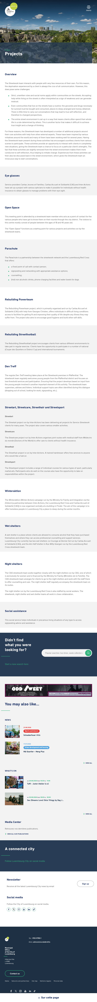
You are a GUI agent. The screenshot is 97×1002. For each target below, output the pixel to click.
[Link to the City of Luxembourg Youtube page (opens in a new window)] (24, 909)
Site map (34, 981)
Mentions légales (45, 981)
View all (89, 763)
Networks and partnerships (20, 981)
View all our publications (17, 834)
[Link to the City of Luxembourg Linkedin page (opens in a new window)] (29, 909)
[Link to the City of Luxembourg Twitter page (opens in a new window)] (14, 909)
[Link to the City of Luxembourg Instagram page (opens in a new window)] (19, 909)
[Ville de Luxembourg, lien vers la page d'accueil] (11, 15)
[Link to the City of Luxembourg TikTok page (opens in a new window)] (34, 909)
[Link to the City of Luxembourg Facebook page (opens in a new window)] (9, 909)
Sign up (85, 884)
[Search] (88, 653)
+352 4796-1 (36, 938)
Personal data (58, 981)
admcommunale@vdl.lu (41, 942)
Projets (7, 50)
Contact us (15, 973)
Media (7, 981)
